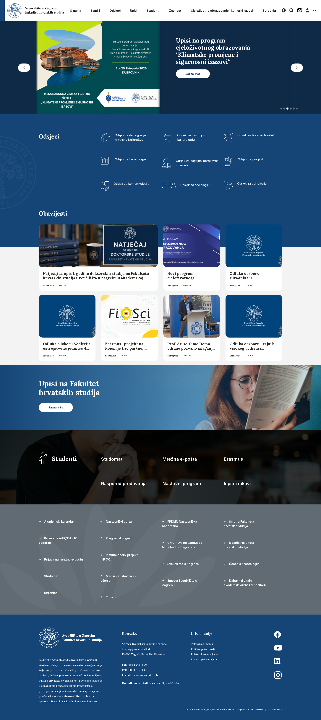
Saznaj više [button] (192, 87)
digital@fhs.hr (170, 683)
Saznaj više (48, 285)
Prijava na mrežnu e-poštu (63, 559)
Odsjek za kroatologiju (130, 159)
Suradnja (269, 10)
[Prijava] (307, 10)
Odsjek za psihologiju (252, 183)
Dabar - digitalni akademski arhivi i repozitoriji (245, 583)
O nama (75, 10)
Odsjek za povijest (250, 159)
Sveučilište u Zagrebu (183, 564)
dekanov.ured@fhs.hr (146, 675)
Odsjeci (115, 10)
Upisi (133, 10)
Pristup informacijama (204, 654)
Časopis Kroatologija (244, 564)
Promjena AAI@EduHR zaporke (58, 540)
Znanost (175, 10)
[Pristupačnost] (284, 10)
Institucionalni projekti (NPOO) (119, 557)
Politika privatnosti (203, 649)
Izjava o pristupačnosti (205, 659)
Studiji (95, 10)
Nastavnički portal (118, 521)
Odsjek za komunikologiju (131, 183)
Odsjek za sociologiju (195, 185)
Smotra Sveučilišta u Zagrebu (179, 583)
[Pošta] (299, 10)
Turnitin (111, 597)
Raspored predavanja (124, 483)
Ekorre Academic (274, 709)
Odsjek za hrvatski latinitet (255, 135)
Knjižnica (50, 593)
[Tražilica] (291, 10)
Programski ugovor (119, 538)
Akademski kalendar (58, 521)
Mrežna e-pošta (179, 459)
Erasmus (233, 459)
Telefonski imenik (202, 644)
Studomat (111, 459)
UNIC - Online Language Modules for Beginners (182, 545)
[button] (24, 67)
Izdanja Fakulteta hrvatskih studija (239, 545)
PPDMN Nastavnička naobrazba (179, 524)
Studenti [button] (153, 10)
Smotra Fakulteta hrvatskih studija (239, 524)
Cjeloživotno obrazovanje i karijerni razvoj (222, 10)
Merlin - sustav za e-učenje (118, 578)
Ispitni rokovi (237, 483)
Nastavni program (181, 483)
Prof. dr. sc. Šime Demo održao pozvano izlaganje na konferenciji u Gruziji (191, 348)
